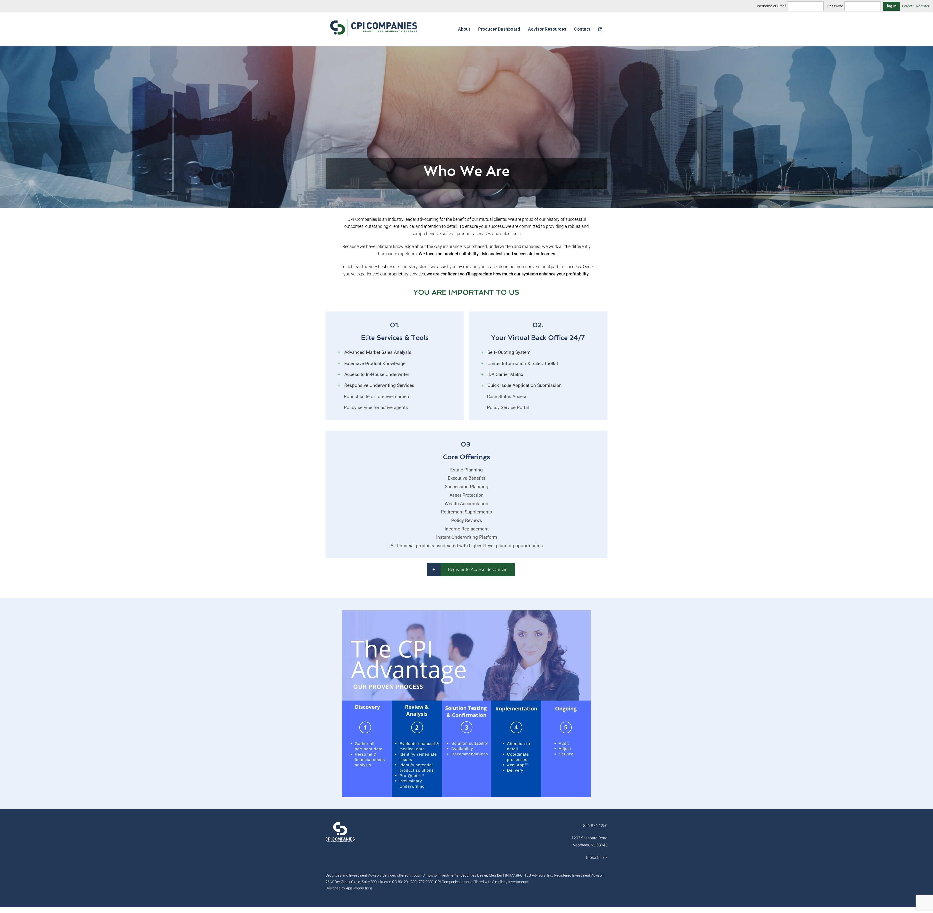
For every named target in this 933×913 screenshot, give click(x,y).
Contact (582, 29)
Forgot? (908, 6)
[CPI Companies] (374, 38)
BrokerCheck (596, 857)
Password (835, 6)
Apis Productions (359, 888)
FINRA (508, 875)
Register (922, 6)
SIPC (519, 875)
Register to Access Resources (477, 569)
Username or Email (771, 6)
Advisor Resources (547, 29)
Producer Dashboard (499, 29)
